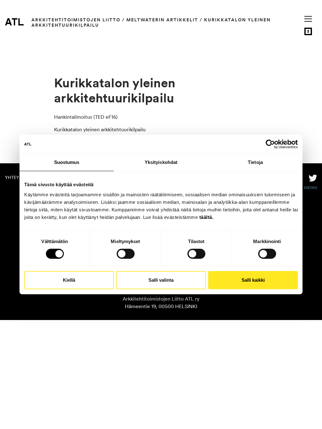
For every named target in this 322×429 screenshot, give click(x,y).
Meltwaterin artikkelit (162, 20)
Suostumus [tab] (67, 162)
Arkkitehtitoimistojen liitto (75, 20)
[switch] (126, 254)
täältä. (206, 217)
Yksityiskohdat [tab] (161, 162)
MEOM (310, 188)
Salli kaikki (253, 280)
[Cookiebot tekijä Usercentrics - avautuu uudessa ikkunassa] (270, 144)
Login (308, 31)
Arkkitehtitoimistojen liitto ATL (14, 21)
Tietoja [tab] (255, 162)
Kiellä (69, 280)
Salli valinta (161, 280)
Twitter (313, 177)
